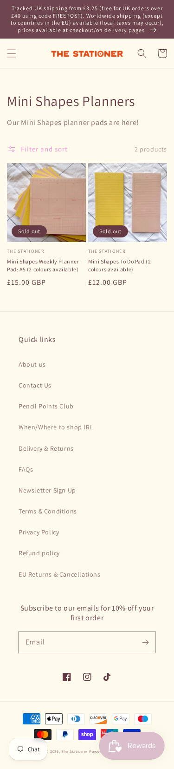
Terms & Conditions (48, 511)
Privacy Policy (39, 532)
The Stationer (74, 751)
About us (32, 364)
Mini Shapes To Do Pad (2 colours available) (119, 265)
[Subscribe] (145, 642)
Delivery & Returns (46, 448)
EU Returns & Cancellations (60, 574)
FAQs (26, 469)
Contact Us (35, 385)
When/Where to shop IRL (56, 427)
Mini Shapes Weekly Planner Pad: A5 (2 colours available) (43, 265)
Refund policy (39, 553)
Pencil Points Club (46, 406)
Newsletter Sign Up (47, 490)
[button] (11, 53)
